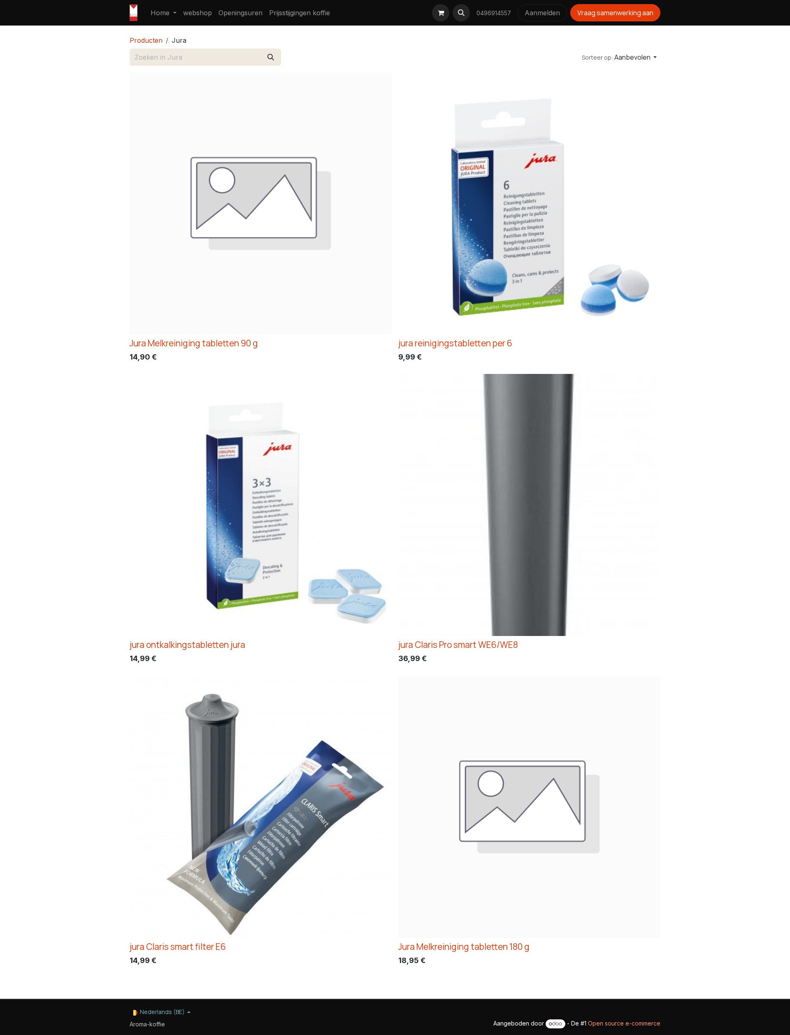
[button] (461, 12)
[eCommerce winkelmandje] (440, 12)
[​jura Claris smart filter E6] (261, 807)
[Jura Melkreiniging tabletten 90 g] (261, 203)
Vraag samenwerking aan (615, 12)
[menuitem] (163, 13)
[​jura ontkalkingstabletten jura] (261, 505)
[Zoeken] (270, 57)
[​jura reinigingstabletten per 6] (529, 203)
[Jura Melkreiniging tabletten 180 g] (529, 807)
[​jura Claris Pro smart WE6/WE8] (529, 505)
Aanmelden (542, 13)
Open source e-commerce (624, 1023)
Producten (146, 40)
